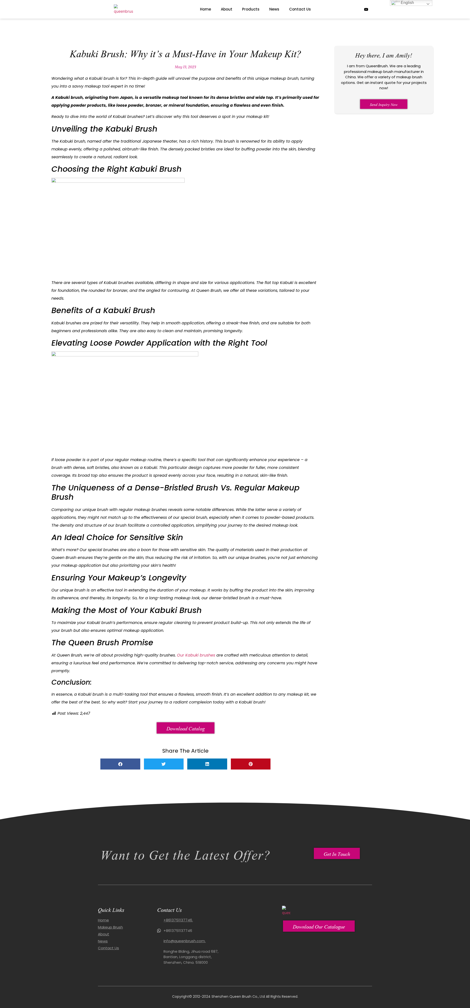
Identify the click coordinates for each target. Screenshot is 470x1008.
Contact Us (300, 9)
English (407, 2)
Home (205, 9)
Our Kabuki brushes (196, 655)
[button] (120, 764)
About (226, 9)
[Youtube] (366, 9)
